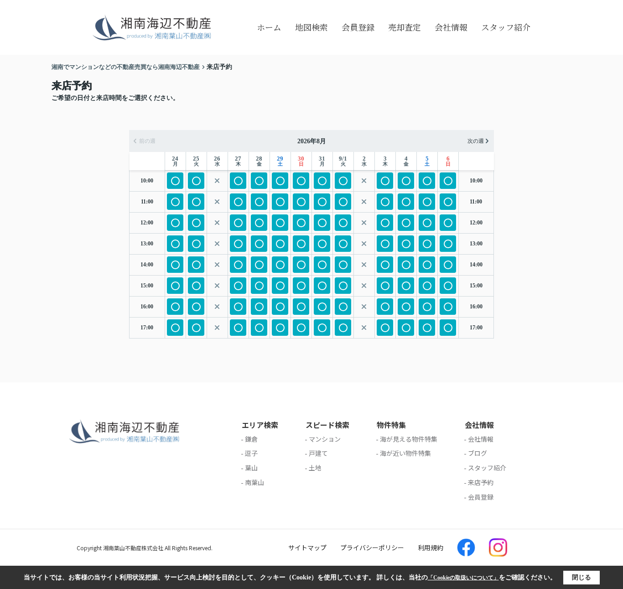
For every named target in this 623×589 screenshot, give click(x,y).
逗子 (251, 453)
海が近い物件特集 (405, 453)
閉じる (581, 577)
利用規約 (430, 547)
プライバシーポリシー (372, 547)
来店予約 (480, 482)
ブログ (477, 453)
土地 (315, 467)
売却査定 (404, 27)
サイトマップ (307, 547)
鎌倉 (251, 438)
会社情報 (451, 27)
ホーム (269, 27)
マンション (325, 438)
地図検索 (311, 27)
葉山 (251, 467)
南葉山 (254, 482)
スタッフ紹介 (505, 27)
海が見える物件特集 (408, 438)
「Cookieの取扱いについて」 (463, 577)
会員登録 (358, 27)
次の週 (475, 141)
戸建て (318, 453)
